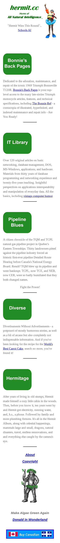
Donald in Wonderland (30, 519)
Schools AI (24, 30)
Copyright (30, 461)
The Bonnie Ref (41, 103)
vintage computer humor (38, 196)
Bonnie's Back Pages (25, 90)
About (30, 454)
